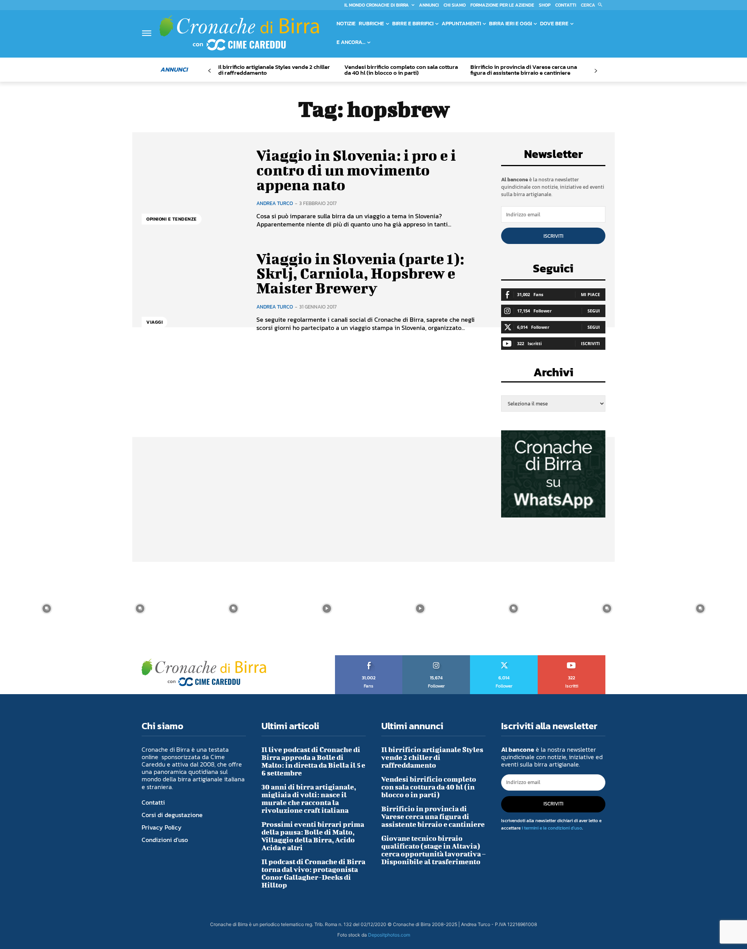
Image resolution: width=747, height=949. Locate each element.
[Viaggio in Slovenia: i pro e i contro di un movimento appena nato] (193, 188)
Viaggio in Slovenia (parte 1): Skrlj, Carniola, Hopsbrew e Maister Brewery (360, 273)
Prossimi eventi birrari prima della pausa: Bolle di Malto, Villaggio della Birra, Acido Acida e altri (312, 836)
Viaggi (154, 322)
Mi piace (590, 294)
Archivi (553, 374)
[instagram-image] (46, 608)
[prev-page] (209, 71)
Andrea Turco (274, 203)
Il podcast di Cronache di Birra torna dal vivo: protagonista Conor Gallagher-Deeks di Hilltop (313, 873)
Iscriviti (553, 236)
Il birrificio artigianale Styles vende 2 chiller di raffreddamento (274, 69)
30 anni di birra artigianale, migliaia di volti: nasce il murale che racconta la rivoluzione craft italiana (308, 798)
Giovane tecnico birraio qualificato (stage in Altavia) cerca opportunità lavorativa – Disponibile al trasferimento (433, 850)
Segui (593, 311)
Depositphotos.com (389, 935)
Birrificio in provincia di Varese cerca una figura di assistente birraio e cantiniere (523, 69)
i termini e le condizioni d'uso (552, 827)
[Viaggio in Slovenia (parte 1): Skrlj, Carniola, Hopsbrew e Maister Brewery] (193, 291)
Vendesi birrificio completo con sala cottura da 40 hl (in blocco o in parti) (401, 69)
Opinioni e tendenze (171, 219)
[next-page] (595, 71)
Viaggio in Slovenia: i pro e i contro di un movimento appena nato (356, 170)
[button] (593, 5)
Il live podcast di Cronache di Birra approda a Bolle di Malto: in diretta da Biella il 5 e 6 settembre (313, 761)
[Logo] (239, 32)
